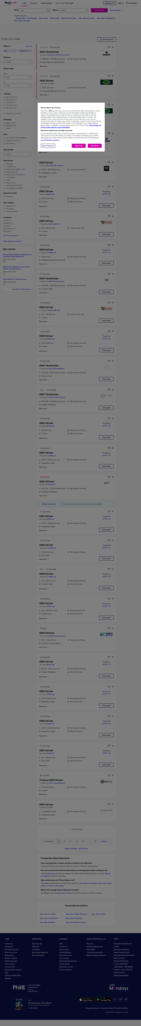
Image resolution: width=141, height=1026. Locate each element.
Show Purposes (48, 146)
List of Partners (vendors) (50, 140)
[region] (71, 127)
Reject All (78, 146)
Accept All (95, 146)
